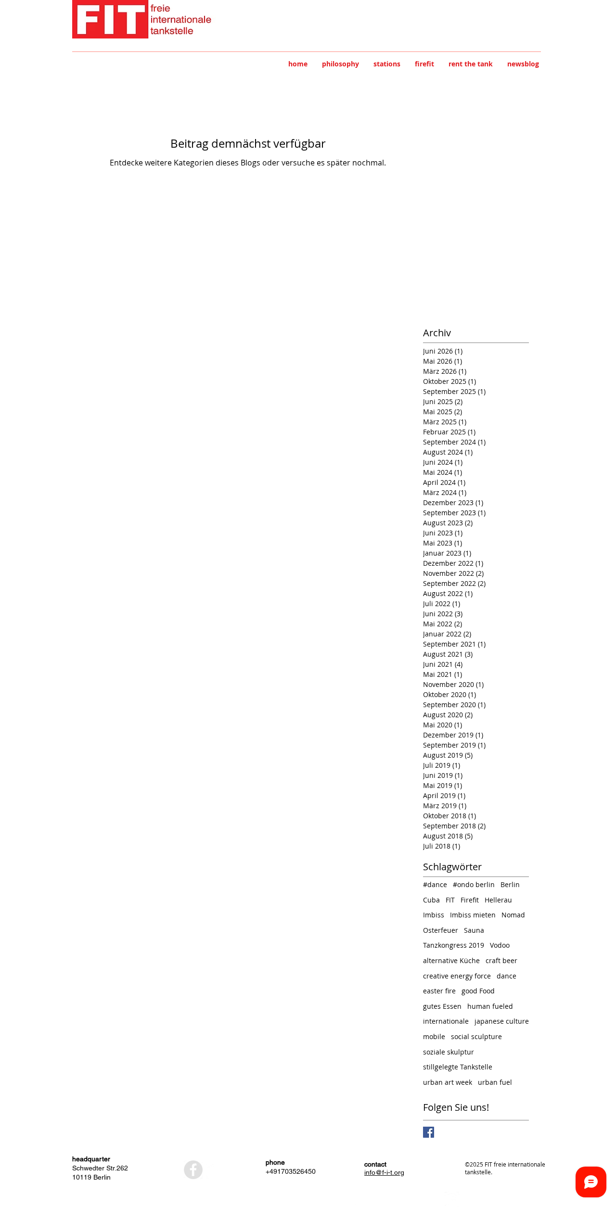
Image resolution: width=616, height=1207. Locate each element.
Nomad (513, 914)
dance (506, 975)
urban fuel (495, 1082)
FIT (450, 899)
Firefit (470, 899)
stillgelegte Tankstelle (457, 1066)
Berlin (510, 884)
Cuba (431, 899)
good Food (478, 990)
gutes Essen (442, 1006)
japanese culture (502, 1021)
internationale (446, 1021)
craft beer (501, 960)
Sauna (474, 930)
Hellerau (498, 899)
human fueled (490, 1006)
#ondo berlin (474, 884)
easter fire (439, 990)
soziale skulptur (448, 1051)
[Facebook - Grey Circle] (193, 1169)
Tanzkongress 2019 (453, 945)
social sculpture (476, 1036)
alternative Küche (451, 960)
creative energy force (457, 975)
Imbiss (433, 914)
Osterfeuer (440, 930)
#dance (435, 884)
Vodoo (500, 945)
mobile (434, 1036)
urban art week (447, 1082)
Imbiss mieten (473, 914)
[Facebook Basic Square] (428, 1132)
